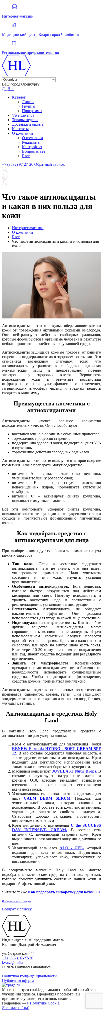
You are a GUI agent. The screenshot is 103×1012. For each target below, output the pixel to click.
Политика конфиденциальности (29, 976)
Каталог (19, 97)
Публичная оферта (18, 980)
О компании (22, 133)
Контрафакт (32, 147)
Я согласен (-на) (15, 1007)
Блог (26, 156)
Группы (28, 106)
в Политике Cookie (43, 1003)
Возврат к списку (17, 909)
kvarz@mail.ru (14, 962)
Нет (11, 89)
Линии (28, 102)
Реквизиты (31, 142)
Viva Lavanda (23, 115)
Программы (32, 111)
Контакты (20, 129)
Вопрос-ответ (33, 151)
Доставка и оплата (28, 124)
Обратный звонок (49, 164)
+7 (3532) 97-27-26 (17, 164)
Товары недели (25, 120)
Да (4, 89)
